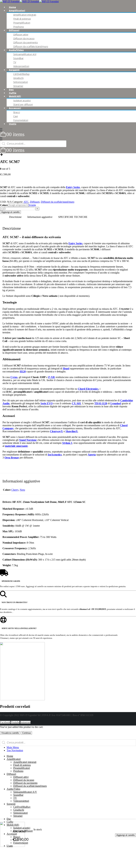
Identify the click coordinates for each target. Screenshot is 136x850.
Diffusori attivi (20, 34)
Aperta (92, 454)
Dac (11, 89)
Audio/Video (16, 50)
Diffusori (14, 30)
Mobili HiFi (15, 96)
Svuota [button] (32, 205)
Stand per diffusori (23, 104)
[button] (1, 129)
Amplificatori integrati (24, 14)
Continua (26, 733)
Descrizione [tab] (15, 217)
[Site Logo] (29, 1)
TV (14, 62)
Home (12, 7)
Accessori (15, 108)
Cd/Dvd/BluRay (21, 74)
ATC (26, 201)
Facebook (5, 722)
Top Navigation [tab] (15, 750)
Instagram (25, 722)
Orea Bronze (11, 457)
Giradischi (18, 78)
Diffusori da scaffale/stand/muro (30, 46)
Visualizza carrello (10, 733)
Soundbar (18, 58)
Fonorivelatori (20, 120)
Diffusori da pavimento (25, 42)
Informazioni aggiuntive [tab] (39, 217)
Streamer (18, 86)
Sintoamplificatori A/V (24, 54)
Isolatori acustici (22, 100)
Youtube (15, 722)
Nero (22, 489)
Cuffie (12, 93)
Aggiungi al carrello (125, 835)
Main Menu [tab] (13, 747)
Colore (4, 205)
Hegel (66, 368)
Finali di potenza (22, 18)
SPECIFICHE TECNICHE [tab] (72, 217)
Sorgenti (14, 69)
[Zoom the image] (68, 671)
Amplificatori (17, 10)
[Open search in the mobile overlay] (33, 143)
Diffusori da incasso (23, 38)
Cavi (15, 116)
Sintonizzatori (20, 82)
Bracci (16, 112)
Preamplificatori (21, 22)
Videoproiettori (21, 66)
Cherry (14, 489)
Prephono (18, 26)
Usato (12, 123)
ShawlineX (72, 431)
